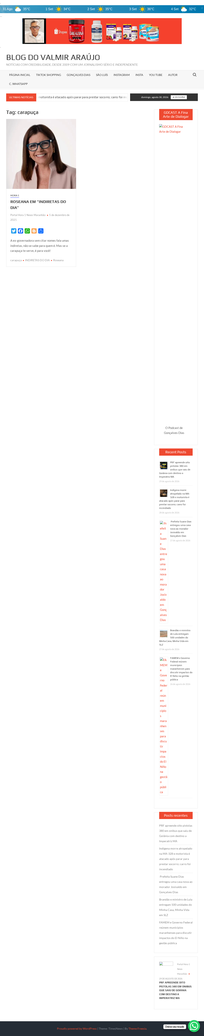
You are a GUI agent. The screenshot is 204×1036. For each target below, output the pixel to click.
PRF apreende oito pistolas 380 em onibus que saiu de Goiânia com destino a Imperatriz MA (174, 469)
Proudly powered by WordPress (77, 1028)
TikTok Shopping (48, 75)
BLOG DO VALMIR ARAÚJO (53, 57)
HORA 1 (14, 195)
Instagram (122, 75)
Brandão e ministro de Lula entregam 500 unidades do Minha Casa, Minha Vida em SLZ (174, 637)
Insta (139, 75)
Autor (173, 75)
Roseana (58, 260)
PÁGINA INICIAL (19, 75)
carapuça (16, 260)
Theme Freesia (137, 1028)
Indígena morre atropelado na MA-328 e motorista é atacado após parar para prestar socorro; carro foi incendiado (175, 859)
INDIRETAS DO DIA (37, 260)
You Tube (155, 75)
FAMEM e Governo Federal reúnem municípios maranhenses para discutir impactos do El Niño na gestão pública (181, 669)
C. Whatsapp (18, 83)
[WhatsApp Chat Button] (194, 1026)
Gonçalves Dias (78, 75)
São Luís (102, 75)
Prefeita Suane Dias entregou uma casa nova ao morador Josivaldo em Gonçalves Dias (180, 528)
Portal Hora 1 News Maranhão (27, 215)
